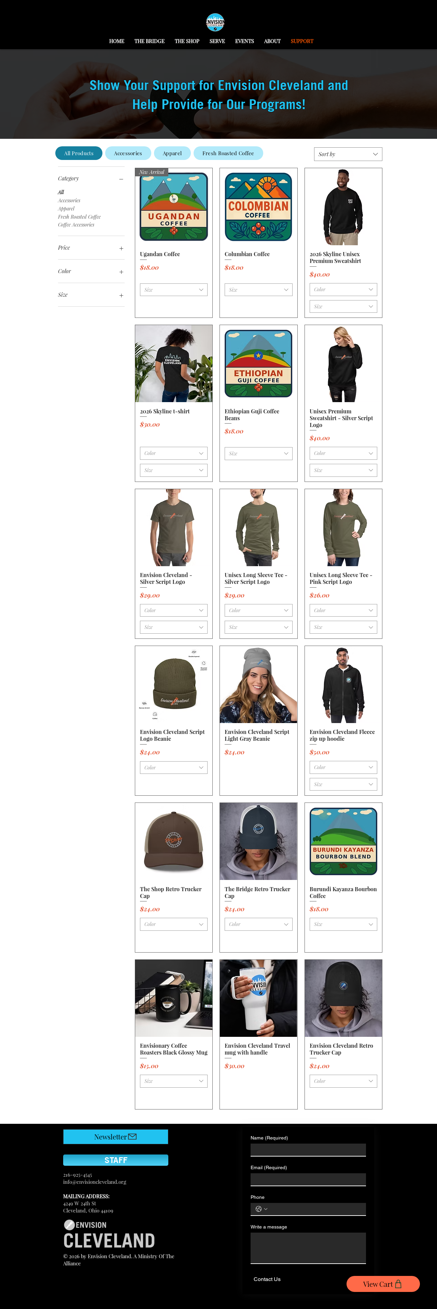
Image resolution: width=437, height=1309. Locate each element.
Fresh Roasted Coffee (79, 217)
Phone (258, 1197)
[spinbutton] (174, 306)
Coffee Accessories (76, 224)
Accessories (69, 200)
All (61, 192)
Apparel (66, 208)
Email (269, 1167)
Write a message (269, 1227)
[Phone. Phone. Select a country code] (261, 1209)
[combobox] (348, 154)
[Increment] (202, 306)
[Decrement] (145, 306)
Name (269, 1138)
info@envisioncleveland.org (94, 1181)
